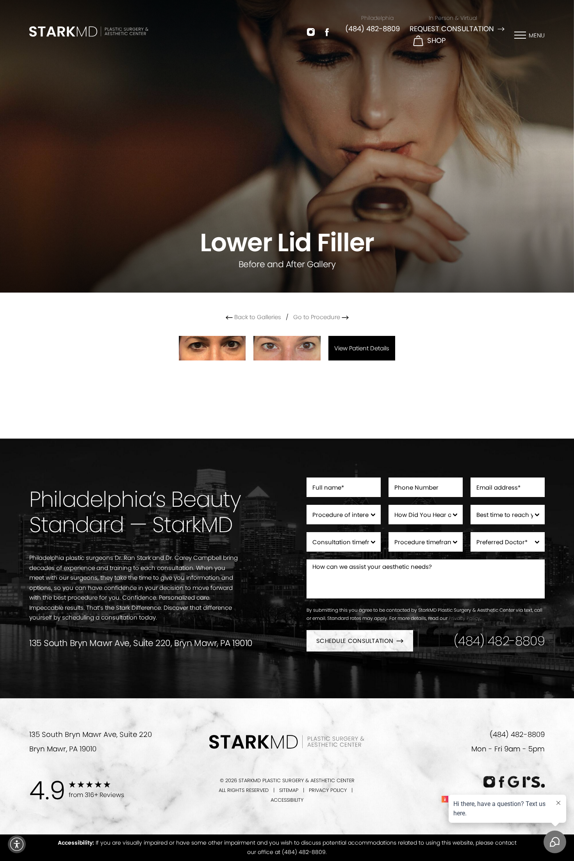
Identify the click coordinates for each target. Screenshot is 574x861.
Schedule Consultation (354, 641)
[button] (17, 844)
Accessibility (287, 800)
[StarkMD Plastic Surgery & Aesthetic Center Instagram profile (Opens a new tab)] (311, 32)
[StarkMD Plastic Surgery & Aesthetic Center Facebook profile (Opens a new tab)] (327, 32)
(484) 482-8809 (372, 29)
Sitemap (288, 790)
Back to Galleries (257, 317)
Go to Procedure (317, 317)
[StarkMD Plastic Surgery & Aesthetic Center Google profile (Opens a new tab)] (513, 782)
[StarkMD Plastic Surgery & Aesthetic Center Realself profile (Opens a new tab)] (533, 782)
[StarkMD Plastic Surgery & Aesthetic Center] (88, 31)
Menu (537, 35)
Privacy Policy (464, 618)
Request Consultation (452, 29)
